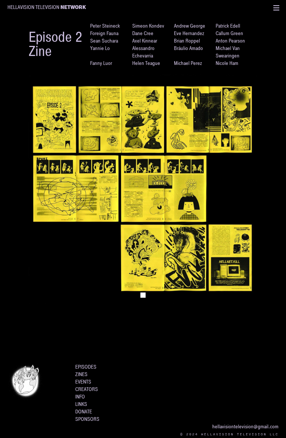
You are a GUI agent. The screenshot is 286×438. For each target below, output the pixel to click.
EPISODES (85, 367)
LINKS (81, 404)
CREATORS (86, 389)
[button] (276, 7)
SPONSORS (87, 419)
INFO (80, 397)
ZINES (81, 374)
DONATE (83, 412)
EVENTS (83, 382)
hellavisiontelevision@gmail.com (245, 426)
